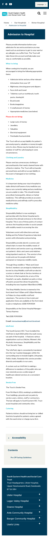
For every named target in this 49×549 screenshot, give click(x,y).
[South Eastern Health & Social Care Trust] (13, 13)
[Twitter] (6, 4)
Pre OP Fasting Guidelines (21, 457)
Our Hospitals (20, 23)
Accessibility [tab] (19, 437)
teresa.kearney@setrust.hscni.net (26, 321)
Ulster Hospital (38, 23)
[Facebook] (2, 4)
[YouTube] (10, 4)
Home (6, 23)
